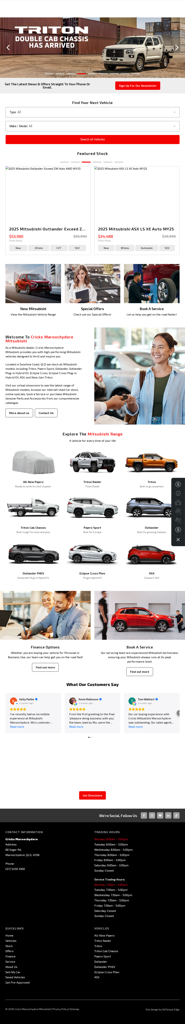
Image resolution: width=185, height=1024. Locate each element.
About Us (11, 966)
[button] (5, 713)
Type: (12, 112)
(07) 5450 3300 (15, 869)
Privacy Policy (60, 1009)
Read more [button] (17, 726)
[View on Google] (13, 701)
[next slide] (177, 47)
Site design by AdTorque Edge (163, 1009)
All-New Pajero (104, 935)
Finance (10, 956)
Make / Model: (18, 126)
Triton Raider (102, 940)
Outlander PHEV (104, 966)
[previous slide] (8, 47)
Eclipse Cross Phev (106, 972)
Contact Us (46, 413)
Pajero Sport (102, 956)
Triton (98, 946)
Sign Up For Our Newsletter (138, 85)
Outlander (100, 961)
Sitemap (74, 1009)
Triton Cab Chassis (106, 951)
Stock (9, 946)
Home (9, 935)
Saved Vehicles (15, 977)
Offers (9, 951)
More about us (19, 413)
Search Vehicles (92, 139)
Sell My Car (12, 972)
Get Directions (92, 795)
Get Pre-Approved (17, 982)
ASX (96, 977)
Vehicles (10, 940)
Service (10, 961)
